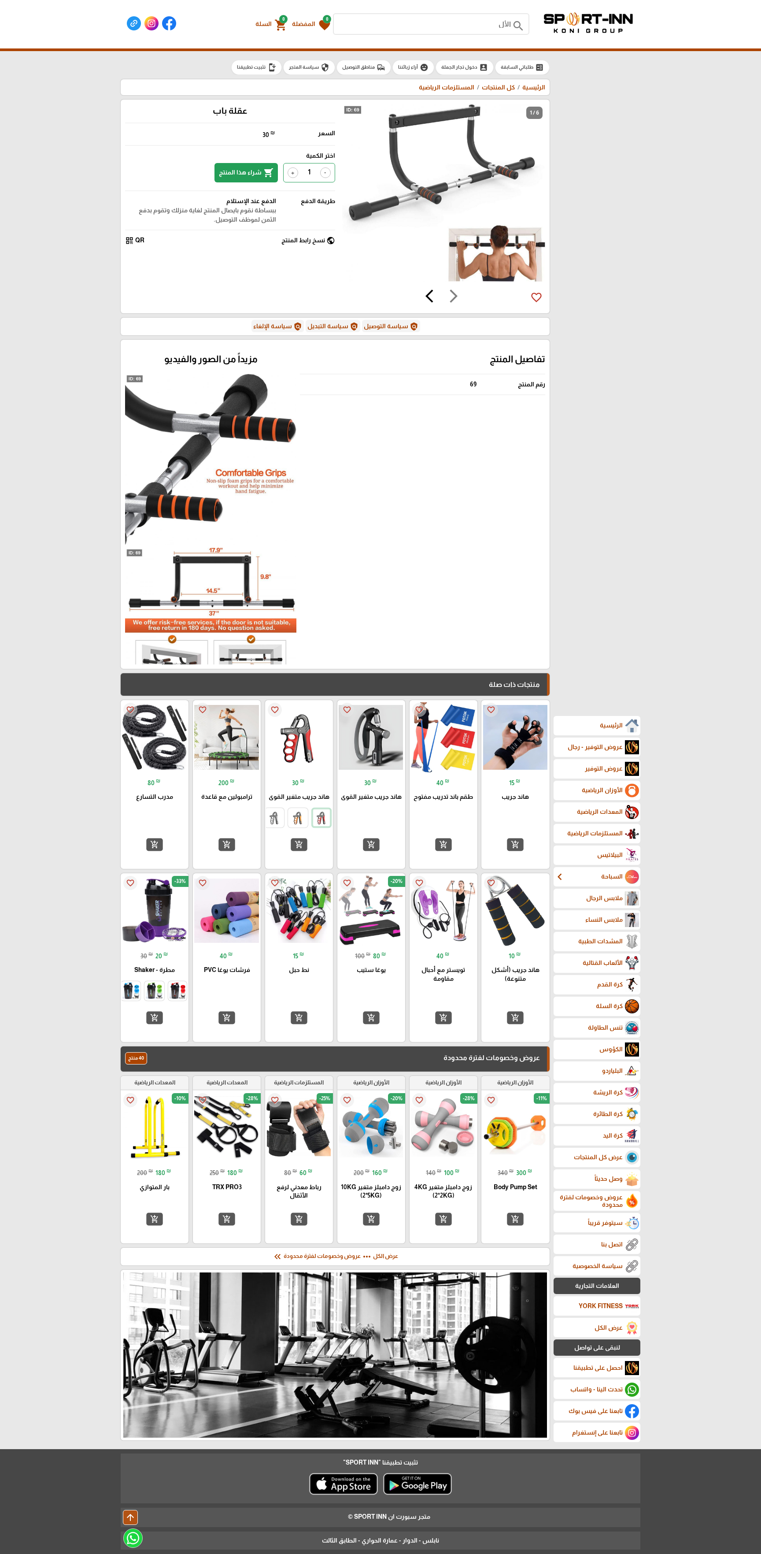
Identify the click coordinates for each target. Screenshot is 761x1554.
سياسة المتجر (309, 67)
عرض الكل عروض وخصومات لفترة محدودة (335, 1256)
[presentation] (454, 297)
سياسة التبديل (332, 326)
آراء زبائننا (413, 67)
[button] (311, 24)
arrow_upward (130, 1517)
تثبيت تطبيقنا (256, 67)
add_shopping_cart (515, 844)
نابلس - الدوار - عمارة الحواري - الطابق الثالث (380, 1540)
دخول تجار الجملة (464, 67)
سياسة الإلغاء (277, 326)
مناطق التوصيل (363, 67)
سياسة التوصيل (391, 326)
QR (134, 240)
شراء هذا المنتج (246, 172)
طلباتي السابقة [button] (522, 67)
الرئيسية (533, 87)
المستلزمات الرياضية (446, 87)
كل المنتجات (498, 87)
